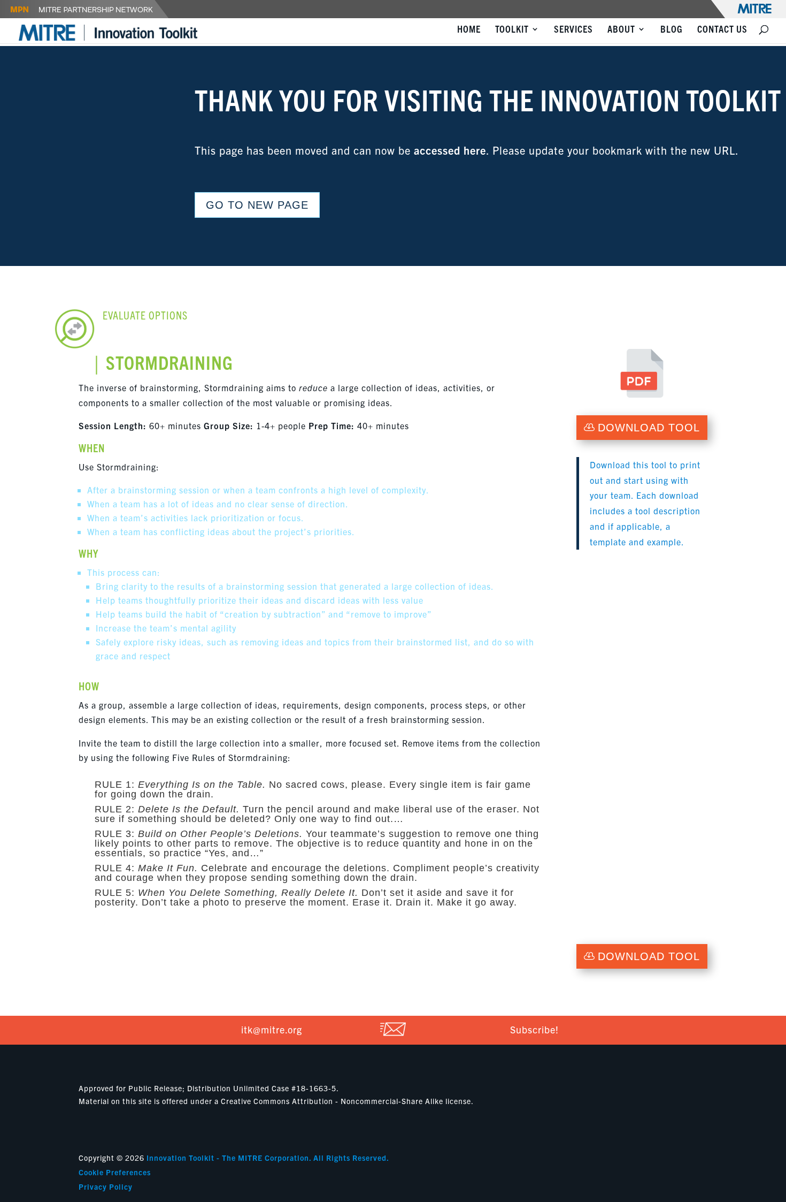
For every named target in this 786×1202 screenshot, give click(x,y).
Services (573, 30)
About (621, 30)
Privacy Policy (106, 1186)
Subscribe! (534, 1029)
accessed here (450, 150)
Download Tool (649, 427)
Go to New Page (257, 205)
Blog (671, 30)
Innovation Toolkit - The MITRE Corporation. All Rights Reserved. (268, 1157)
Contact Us (722, 30)
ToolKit (512, 30)
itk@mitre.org (271, 1029)
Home (469, 30)
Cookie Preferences (115, 1172)
